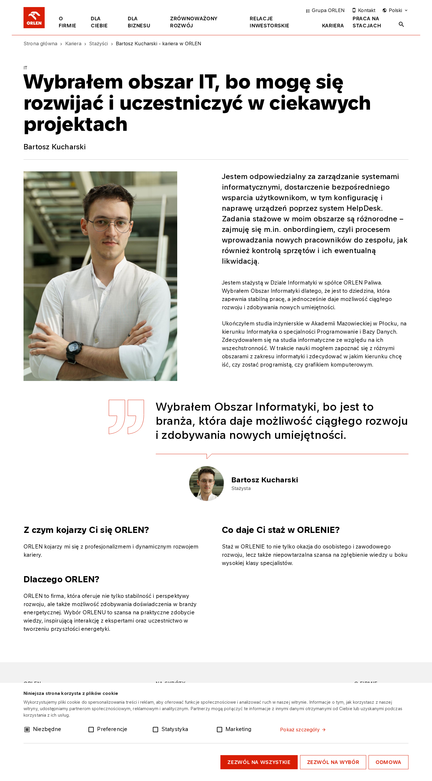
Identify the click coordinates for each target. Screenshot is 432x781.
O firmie (67, 22)
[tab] (70, 23)
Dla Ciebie (99, 22)
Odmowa (388, 762)
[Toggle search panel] (401, 24)
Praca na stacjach (367, 22)
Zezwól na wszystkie (258, 762)
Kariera (333, 26)
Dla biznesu (139, 22)
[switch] (92, 728)
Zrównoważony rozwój (193, 22)
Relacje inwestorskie (269, 22)
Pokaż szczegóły (299, 729)
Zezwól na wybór (333, 762)
